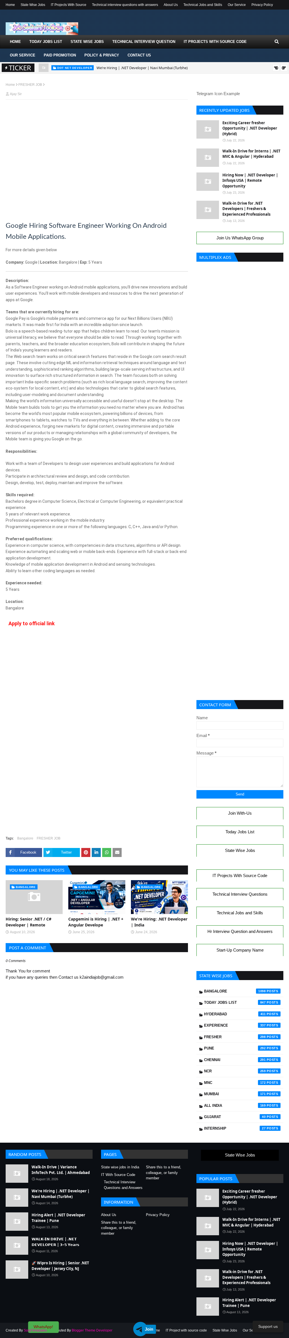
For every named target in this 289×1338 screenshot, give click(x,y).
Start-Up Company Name (240, 950)
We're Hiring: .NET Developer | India (159, 922)
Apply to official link (31, 623)
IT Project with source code (186, 1330)
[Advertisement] (97, 115)
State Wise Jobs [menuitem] (87, 42)
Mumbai (235, 1094)
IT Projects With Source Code (240, 875)
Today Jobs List (239, 831)
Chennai (235, 1060)
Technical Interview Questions (240, 894)
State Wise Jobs (33, 5)
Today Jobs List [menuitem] (45, 42)
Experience (235, 1025)
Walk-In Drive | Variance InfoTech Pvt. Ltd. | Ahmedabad (61, 1169)
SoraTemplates (35, 1330)
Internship (235, 1128)
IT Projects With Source (68, 5)
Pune (235, 1048)
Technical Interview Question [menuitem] (143, 42)
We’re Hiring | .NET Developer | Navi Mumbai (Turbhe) (142, 67)
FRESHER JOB (30, 85)
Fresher (235, 1037)
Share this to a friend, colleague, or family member (163, 1172)
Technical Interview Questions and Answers (123, 1185)
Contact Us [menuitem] (139, 55)
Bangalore (25, 838)
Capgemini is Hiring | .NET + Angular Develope (95, 922)
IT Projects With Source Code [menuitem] (215, 42)
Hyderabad (235, 1014)
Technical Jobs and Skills (202, 5)
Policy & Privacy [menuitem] (101, 55)
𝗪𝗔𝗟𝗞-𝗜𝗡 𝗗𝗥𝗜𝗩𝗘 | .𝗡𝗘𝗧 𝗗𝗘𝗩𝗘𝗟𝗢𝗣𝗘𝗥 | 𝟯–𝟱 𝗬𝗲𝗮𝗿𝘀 (55, 1241)
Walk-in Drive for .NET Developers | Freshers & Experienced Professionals (246, 209)
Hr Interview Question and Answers (240, 931)
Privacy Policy (262, 5)
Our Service (237, 5)
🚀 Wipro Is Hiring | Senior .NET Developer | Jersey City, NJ (60, 1265)
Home (10, 5)
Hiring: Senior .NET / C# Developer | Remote (28, 922)
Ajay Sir (16, 94)
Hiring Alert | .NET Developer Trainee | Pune (58, 1217)
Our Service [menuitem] (22, 55)
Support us (268, 1326)
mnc (235, 1083)
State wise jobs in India (120, 1167)
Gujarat (235, 1117)
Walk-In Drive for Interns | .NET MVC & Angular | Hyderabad (251, 153)
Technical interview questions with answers (125, 5)
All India (235, 1105)
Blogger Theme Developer (92, 1330)
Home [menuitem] (15, 42)
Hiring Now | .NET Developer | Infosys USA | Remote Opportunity (250, 180)
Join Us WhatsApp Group (240, 237)
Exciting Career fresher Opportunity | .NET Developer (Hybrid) (249, 128)
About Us (171, 5)
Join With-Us (240, 813)
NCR (235, 1071)
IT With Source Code (118, 1175)
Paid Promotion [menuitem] (60, 55)
